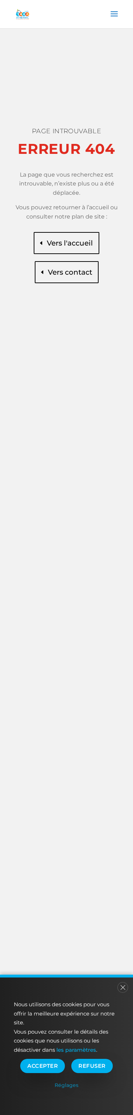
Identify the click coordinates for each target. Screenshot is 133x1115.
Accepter (42, 1065)
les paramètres (76, 1049)
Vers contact (70, 272)
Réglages (66, 1085)
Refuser (91, 1065)
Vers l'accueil (70, 243)
